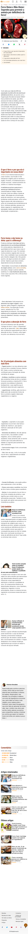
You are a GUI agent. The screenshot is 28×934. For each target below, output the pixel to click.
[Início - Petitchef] (1, 4)
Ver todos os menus (7, 917)
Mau (11, 762)
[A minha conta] (16, 1)
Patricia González (20, 17)
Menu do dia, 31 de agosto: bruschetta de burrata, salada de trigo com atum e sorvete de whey (19, 850)
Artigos (3, 922)
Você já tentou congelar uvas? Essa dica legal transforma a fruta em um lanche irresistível (19, 827)
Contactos (18, 913)
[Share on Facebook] (3, 45)
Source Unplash (24, 765)
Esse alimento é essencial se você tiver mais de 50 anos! (19, 787)
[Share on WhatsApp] (14, 45)
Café (17, 328)
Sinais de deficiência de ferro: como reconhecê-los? (18, 511)
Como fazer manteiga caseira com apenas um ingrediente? (19, 837)
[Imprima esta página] (25, 41)
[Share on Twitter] (19, 45)
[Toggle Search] (21, 1)
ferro (3, 174)
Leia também (7, 62)
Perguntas (4, 920)
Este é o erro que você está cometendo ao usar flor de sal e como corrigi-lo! (19, 809)
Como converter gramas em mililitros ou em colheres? (19, 859)
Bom (11, 757)
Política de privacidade (18, 916)
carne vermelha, (21, 268)
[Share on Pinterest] (25, 45)
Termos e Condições (21, 919)
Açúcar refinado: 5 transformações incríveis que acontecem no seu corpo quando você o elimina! (13, 625)
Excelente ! (13, 753)
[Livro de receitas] (12, 1)
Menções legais (19, 921)
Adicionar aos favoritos (10, 41)
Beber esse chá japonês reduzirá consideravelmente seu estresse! (19, 798)
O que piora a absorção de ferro (12, 58)
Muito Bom (13, 755)
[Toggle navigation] (25, 2)
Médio (12, 760)
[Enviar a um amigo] (21, 41)
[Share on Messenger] (8, 45)
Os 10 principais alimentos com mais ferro (14, 60)
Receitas (4, 913)
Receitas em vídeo (6, 915)
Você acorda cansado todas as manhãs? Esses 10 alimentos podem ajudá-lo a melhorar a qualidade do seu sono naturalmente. (13, 568)
